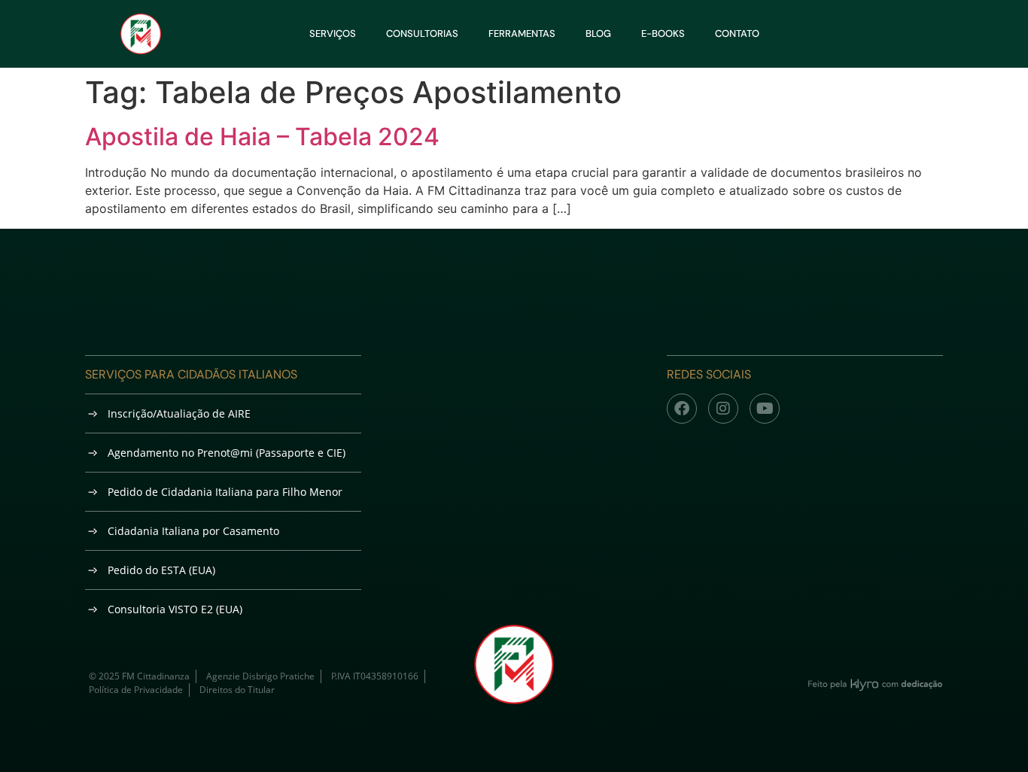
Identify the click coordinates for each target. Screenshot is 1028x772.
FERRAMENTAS (521, 33)
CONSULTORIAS (422, 33)
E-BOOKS (663, 33)
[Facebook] (682, 409)
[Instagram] (723, 409)
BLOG (598, 33)
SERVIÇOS (332, 33)
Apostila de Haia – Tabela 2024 (262, 136)
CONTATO (737, 33)
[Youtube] (765, 409)
